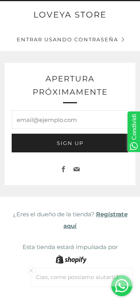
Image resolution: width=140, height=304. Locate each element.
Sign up (70, 143)
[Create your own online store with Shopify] (71, 261)
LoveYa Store (70, 14)
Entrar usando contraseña (67, 39)
